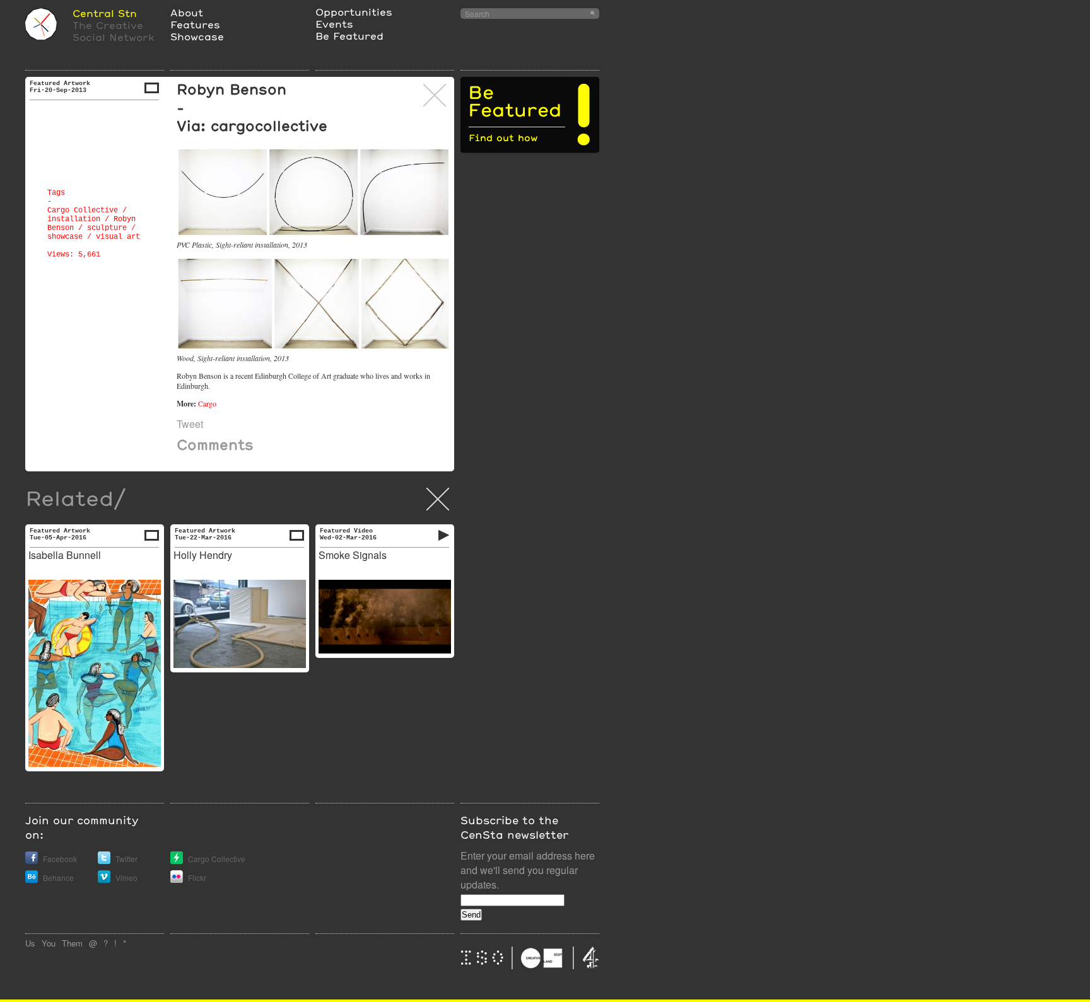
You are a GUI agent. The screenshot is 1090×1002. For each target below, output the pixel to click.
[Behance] (31, 879)
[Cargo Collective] (176, 860)
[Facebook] (31, 860)
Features (195, 24)
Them (72, 943)
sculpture (107, 228)
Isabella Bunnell (64, 555)
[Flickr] (176, 879)
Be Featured (349, 35)
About (186, 12)
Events (334, 23)
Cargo (207, 403)
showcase (65, 237)
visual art (118, 237)
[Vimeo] (104, 879)
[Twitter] (104, 860)
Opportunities (353, 11)
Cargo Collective (82, 210)
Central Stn (105, 13)
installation (73, 219)
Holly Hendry (202, 555)
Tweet (190, 424)
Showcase (197, 36)
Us (30, 943)
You (49, 943)
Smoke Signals (353, 555)
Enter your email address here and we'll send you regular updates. (527, 870)
